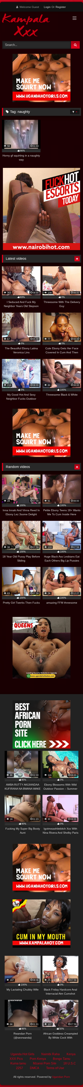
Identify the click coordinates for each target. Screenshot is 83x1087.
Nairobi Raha (50, 1054)
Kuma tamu (18, 1063)
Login (47, 6)
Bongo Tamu (61, 1058)
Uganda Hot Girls (22, 1054)
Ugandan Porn (61, 1076)
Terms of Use (55, 1068)
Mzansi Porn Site (44, 1063)
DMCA (34, 1068)
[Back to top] (71, 1075)
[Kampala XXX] (34, 26)
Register (61, 6)
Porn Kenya (38, 1058)
